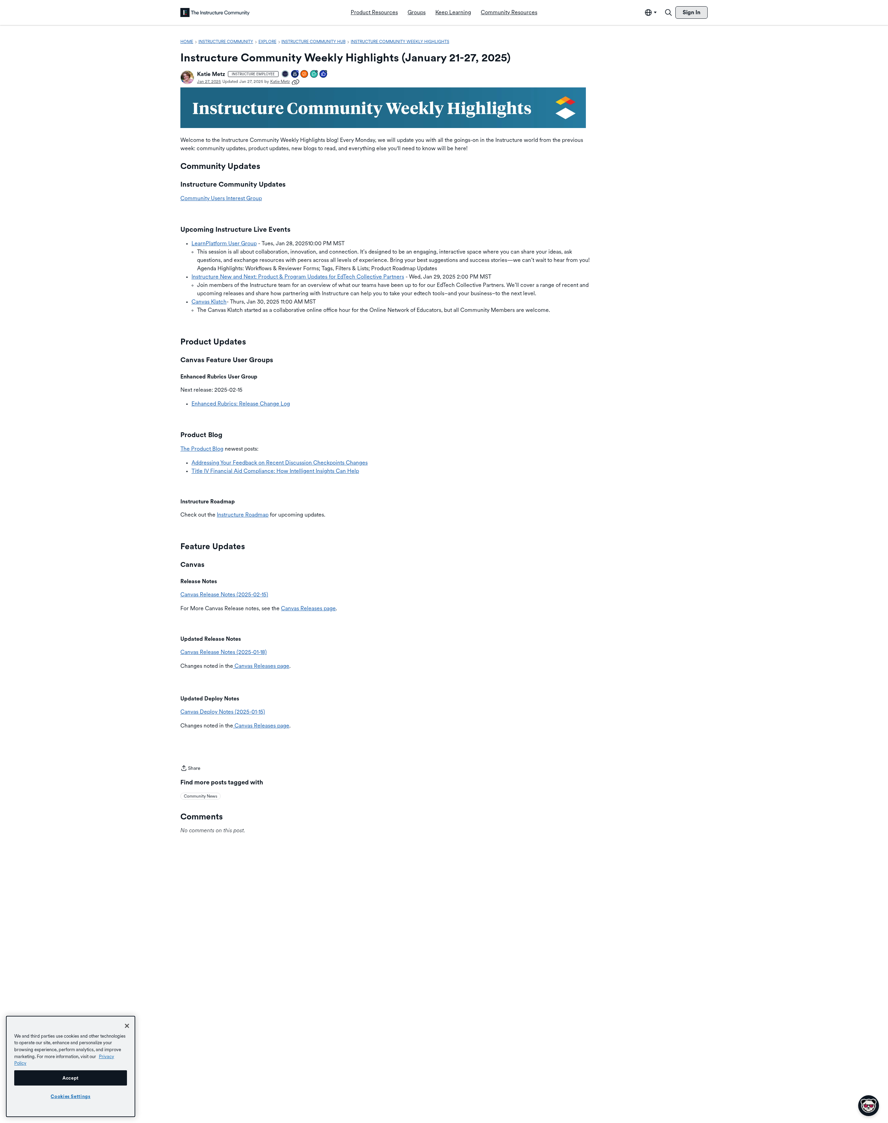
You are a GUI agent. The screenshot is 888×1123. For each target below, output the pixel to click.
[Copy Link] (295, 81)
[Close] (127, 1025)
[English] (215, 12)
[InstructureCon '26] (285, 74)
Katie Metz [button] (211, 74)
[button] (187, 77)
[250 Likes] (323, 74)
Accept (70, 1078)
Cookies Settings (71, 1096)
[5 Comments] (314, 74)
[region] (71, 1066)
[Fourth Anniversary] (295, 74)
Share (190, 768)
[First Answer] (304, 74)
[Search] (668, 12)
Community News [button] (200, 796)
